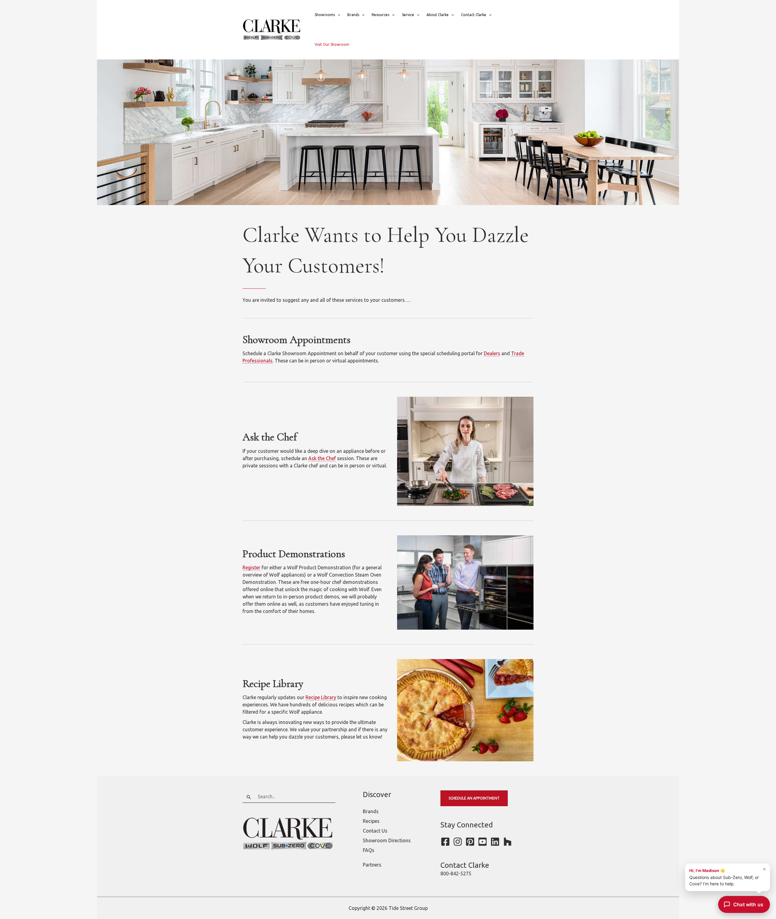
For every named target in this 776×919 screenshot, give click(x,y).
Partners (372, 864)
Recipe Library (321, 697)
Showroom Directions (387, 840)
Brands (353, 15)
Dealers (492, 353)
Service (408, 15)
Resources (380, 15)
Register (251, 567)
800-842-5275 (455, 873)
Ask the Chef (322, 458)
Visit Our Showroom (332, 44)
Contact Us (375, 830)
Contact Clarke (473, 15)
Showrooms (325, 15)
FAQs (368, 850)
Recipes (371, 821)
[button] (337, 15)
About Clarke (437, 15)
